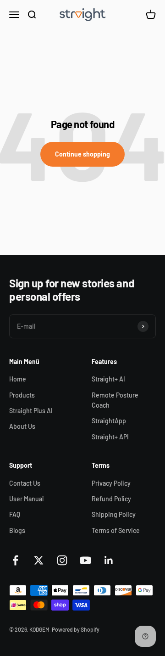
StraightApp (109, 421)
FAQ (14, 514)
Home (17, 379)
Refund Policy (111, 499)
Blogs (17, 530)
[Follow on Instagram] (62, 560)
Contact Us (24, 483)
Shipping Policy (114, 514)
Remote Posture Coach (115, 400)
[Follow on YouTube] (85, 560)
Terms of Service (116, 530)
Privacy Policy (111, 483)
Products (22, 395)
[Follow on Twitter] (39, 560)
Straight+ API (110, 437)
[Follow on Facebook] (15, 560)
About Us (22, 426)
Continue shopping (82, 154)
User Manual (26, 499)
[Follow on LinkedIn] (109, 560)
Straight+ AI (108, 379)
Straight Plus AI (31, 411)
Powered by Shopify (75, 629)
